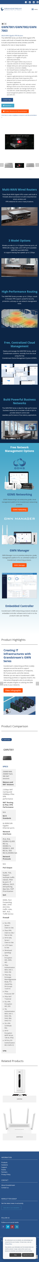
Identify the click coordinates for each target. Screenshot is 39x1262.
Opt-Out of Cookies (28, 1255)
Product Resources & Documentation (15, 111)
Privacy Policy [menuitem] (5, 1174)
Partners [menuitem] (4, 1172)
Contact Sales (7, 100)
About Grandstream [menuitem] (8, 1185)
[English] (4, 24)
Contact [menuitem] (4, 1180)
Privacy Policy (8, 1244)
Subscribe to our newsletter (11, 1208)
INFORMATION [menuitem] (6, 1157)
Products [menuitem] (4, 1162)
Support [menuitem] (4, 1167)
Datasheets (8, 105)
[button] (2, 165)
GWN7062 (19, 1099)
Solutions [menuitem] (4, 1165)
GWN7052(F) (19, 1137)
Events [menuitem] (3, 1170)
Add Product (7, 739)
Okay (15, 1255)
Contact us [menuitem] (5, 1188)
